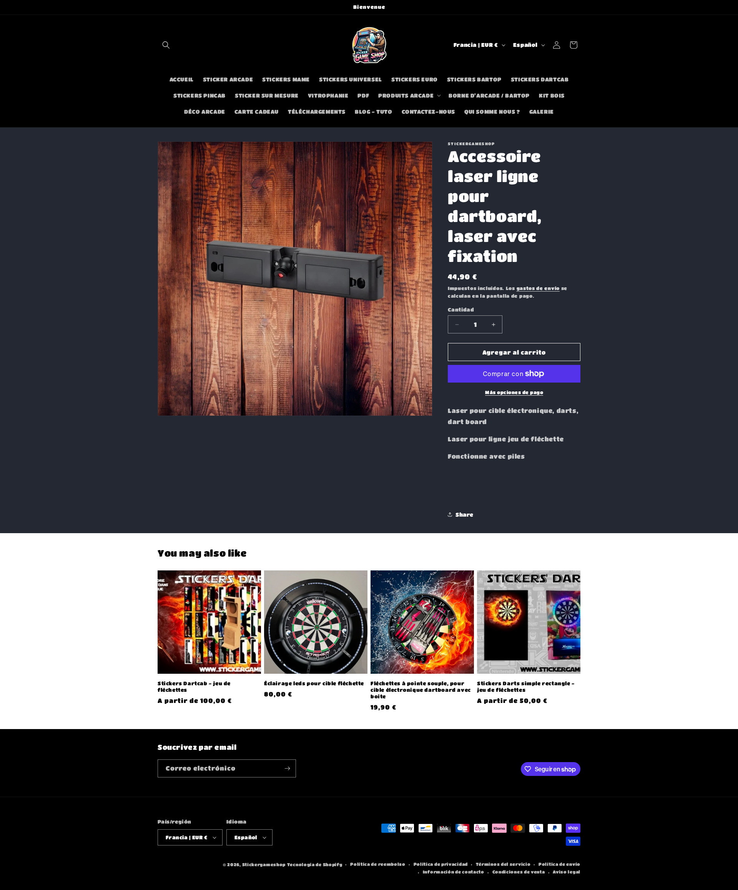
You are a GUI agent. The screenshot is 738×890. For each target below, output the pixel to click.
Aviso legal (566, 871)
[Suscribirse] (287, 768)
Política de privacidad (441, 864)
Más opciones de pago (514, 392)
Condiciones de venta (518, 871)
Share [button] (464, 514)
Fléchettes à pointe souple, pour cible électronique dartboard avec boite (421, 689)
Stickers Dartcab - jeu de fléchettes (194, 686)
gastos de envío (538, 288)
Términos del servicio (503, 864)
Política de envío (559, 864)
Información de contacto (453, 871)
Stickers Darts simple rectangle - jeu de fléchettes (526, 686)
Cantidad (461, 309)
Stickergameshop (264, 864)
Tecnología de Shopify (314, 864)
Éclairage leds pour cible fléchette (314, 683)
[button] (166, 44)
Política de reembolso (378, 864)
